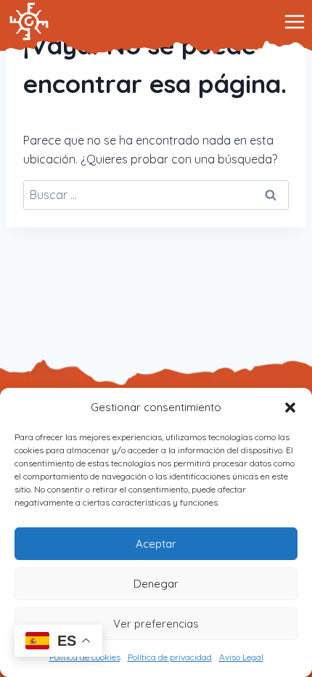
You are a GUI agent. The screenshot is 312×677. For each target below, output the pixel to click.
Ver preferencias (156, 624)
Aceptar (156, 544)
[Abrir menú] (294, 21)
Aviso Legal (241, 657)
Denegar (156, 584)
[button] (290, 407)
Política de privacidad (170, 657)
